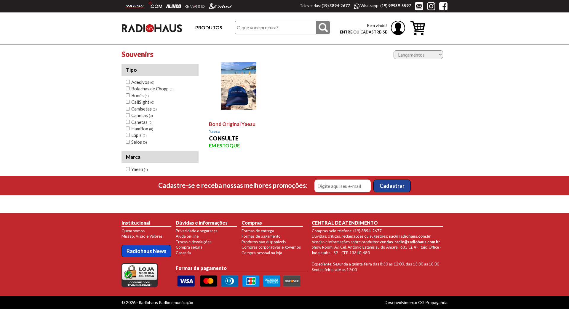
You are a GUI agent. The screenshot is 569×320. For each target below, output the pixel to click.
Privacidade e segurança (197, 230)
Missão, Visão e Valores (142, 236)
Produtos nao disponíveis (264, 241)
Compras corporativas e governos (271, 247)
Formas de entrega (258, 230)
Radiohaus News (147, 251)
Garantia (183, 252)
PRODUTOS (208, 27)
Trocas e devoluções (193, 241)
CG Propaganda (432, 302)
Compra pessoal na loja (262, 252)
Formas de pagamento (261, 236)
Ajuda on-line (187, 236)
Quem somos (133, 230)
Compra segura (189, 247)
